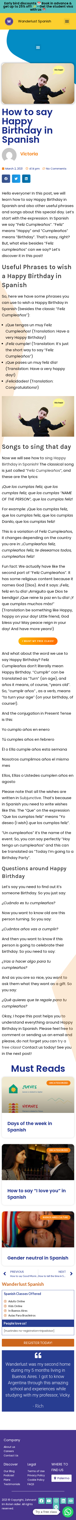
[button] (67, 21)
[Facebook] (41, 1501)
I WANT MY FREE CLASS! (38, 641)
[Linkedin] (63, 1501)
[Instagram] (56, 1501)
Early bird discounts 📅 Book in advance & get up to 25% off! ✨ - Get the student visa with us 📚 (38, 6)
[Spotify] (56, 1507)
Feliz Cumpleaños (43, 470)
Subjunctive (30, 797)
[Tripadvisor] (71, 1501)
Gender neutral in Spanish (37, 1258)
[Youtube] (49, 1501)
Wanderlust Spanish (34, 21)
